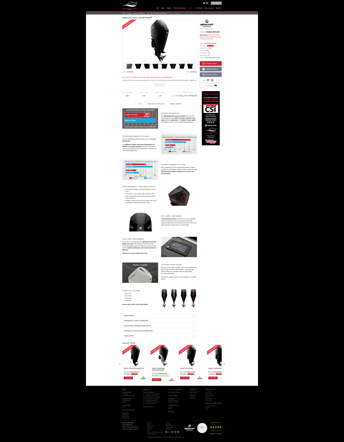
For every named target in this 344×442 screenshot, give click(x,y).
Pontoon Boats (126, 405)
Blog (148, 430)
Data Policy (168, 424)
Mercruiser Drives (174, 392)
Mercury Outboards (139, 13)
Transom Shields (173, 395)
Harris (123, 406)
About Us (218, 8)
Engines (169, 8)
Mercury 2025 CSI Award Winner (155, 432)
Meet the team (150, 425)
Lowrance (170, 406)
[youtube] (178, 432)
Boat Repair (208, 392)
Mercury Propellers (173, 400)
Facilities (149, 429)
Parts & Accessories (180, 8)
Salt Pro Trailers (126, 416)
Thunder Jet (125, 394)
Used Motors (193, 394)
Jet (206, 410)
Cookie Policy (169, 429)
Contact (167, 422)
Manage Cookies (169, 427)
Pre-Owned (199, 8)
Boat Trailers (125, 413)
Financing (208, 397)
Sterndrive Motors (148, 406)
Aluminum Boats (127, 392)
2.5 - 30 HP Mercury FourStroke (151, 394)
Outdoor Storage (210, 395)
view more (159, 84)
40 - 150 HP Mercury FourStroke (151, 395)
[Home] (129, 5)
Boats (163, 8)
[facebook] (207, 3)
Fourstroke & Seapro (210, 405)
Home (124, 13)
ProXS (207, 409)
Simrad (170, 408)
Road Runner (125, 414)
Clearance (191, 8)
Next (154, 126)
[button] (204, 3)
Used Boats (192, 398)
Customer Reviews (151, 433)
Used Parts (192, 396)
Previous (152, 126)
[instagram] (170, 432)
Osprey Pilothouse (126, 400)
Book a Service (209, 8)
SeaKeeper (171, 411)
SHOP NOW (128, 378)
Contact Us (216, 3)
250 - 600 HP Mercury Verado (150, 398)
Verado (207, 407)
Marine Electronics (173, 405)
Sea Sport (124, 402)
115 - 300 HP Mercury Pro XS (150, 402)
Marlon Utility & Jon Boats (128, 395)
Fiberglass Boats (126, 398)
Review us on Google (216, 433)
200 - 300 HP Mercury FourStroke (157, 13)
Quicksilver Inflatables (128, 410)
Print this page (209, 85)
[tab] (140, 104)
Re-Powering (209, 398)
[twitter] (175, 432)
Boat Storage (209, 393)
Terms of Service (169, 425)
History (149, 424)
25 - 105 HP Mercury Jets (149, 403)
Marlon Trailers (126, 418)
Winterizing (208, 400)
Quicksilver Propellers (173, 402)
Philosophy (149, 427)
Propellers (171, 398)
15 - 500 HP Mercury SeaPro (150, 400)
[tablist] (159, 104)
